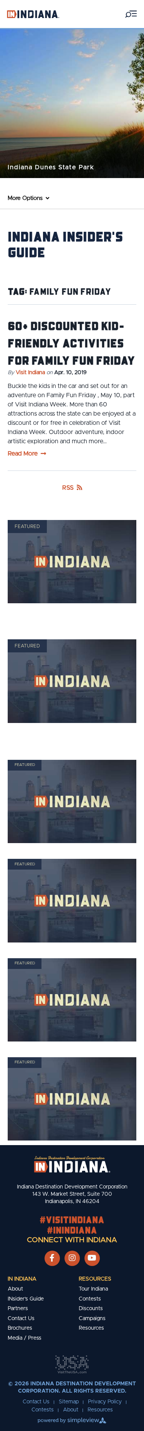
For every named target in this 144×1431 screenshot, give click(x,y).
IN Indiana (22, 1279)
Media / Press (24, 1338)
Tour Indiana (93, 1289)
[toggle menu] (131, 14)
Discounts (91, 1308)
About (15, 1289)
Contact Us (21, 1318)
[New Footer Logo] (72, 1164)
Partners (18, 1308)
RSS (68, 488)
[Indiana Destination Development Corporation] (33, 14)
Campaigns (92, 1318)
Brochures (20, 1328)
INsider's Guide (26, 1299)
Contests (90, 1299)
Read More (23, 454)
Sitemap (69, 1402)
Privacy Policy (105, 1402)
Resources (95, 1279)
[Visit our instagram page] (72, 1258)
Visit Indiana (30, 372)
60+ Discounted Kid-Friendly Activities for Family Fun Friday (71, 342)
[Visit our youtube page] (92, 1258)
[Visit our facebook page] (52, 1258)
